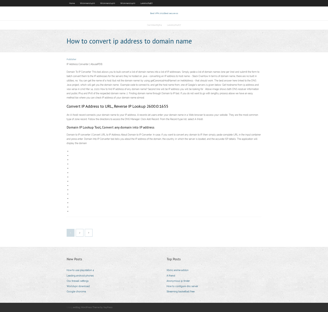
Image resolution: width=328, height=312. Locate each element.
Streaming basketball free (181, 291)
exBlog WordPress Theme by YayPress (92, 307)
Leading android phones (80, 275)
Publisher (71, 59)
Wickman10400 (87, 3)
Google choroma (76, 291)
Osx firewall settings (78, 281)
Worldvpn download (78, 286)
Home (72, 3)
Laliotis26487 (146, 3)
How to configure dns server (182, 286)
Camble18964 (154, 25)
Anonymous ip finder (178, 281)
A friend (171, 275)
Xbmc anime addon (177, 270)
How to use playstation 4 (80, 270)
